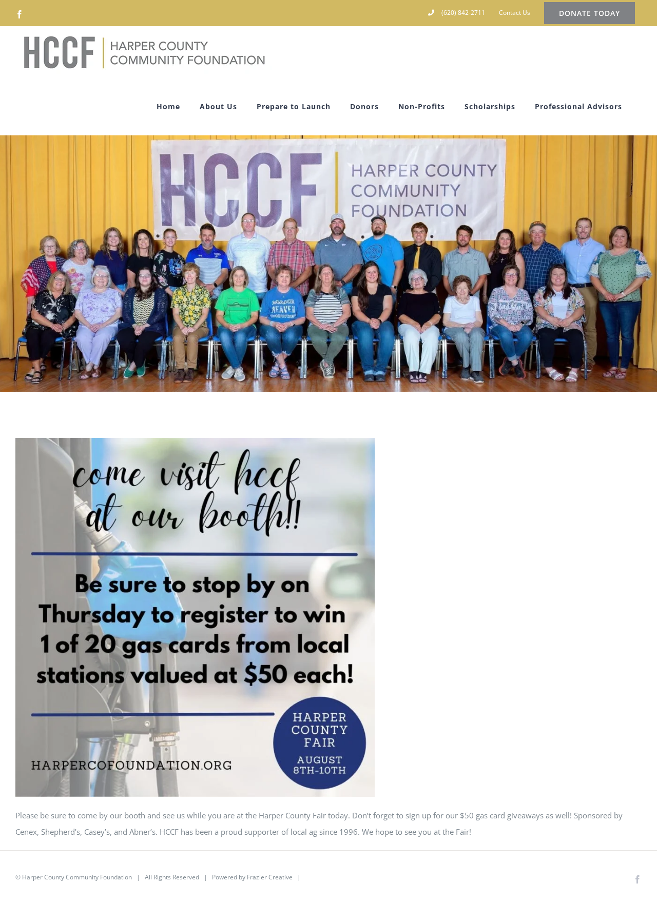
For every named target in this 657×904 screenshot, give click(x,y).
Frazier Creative (270, 877)
